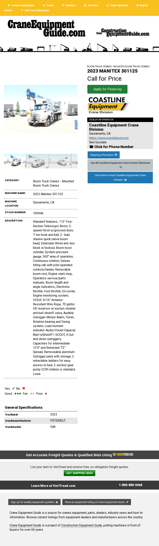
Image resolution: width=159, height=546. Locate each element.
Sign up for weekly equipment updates (33, 502)
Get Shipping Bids (79, 473)
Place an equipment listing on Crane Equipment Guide (95, 502)
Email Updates (119, 5)
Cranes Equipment (22, 5)
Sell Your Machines (36, 10)
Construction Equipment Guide (81, 525)
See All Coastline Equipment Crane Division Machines (120, 162)
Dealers (70, 5)
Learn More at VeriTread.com (53, 486)
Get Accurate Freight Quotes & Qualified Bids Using (69, 455)
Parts (50, 5)
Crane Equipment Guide (25, 525)
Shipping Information (102, 154)
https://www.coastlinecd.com (109, 138)
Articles (92, 5)
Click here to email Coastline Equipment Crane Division (120, 177)
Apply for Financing (107, 89)
